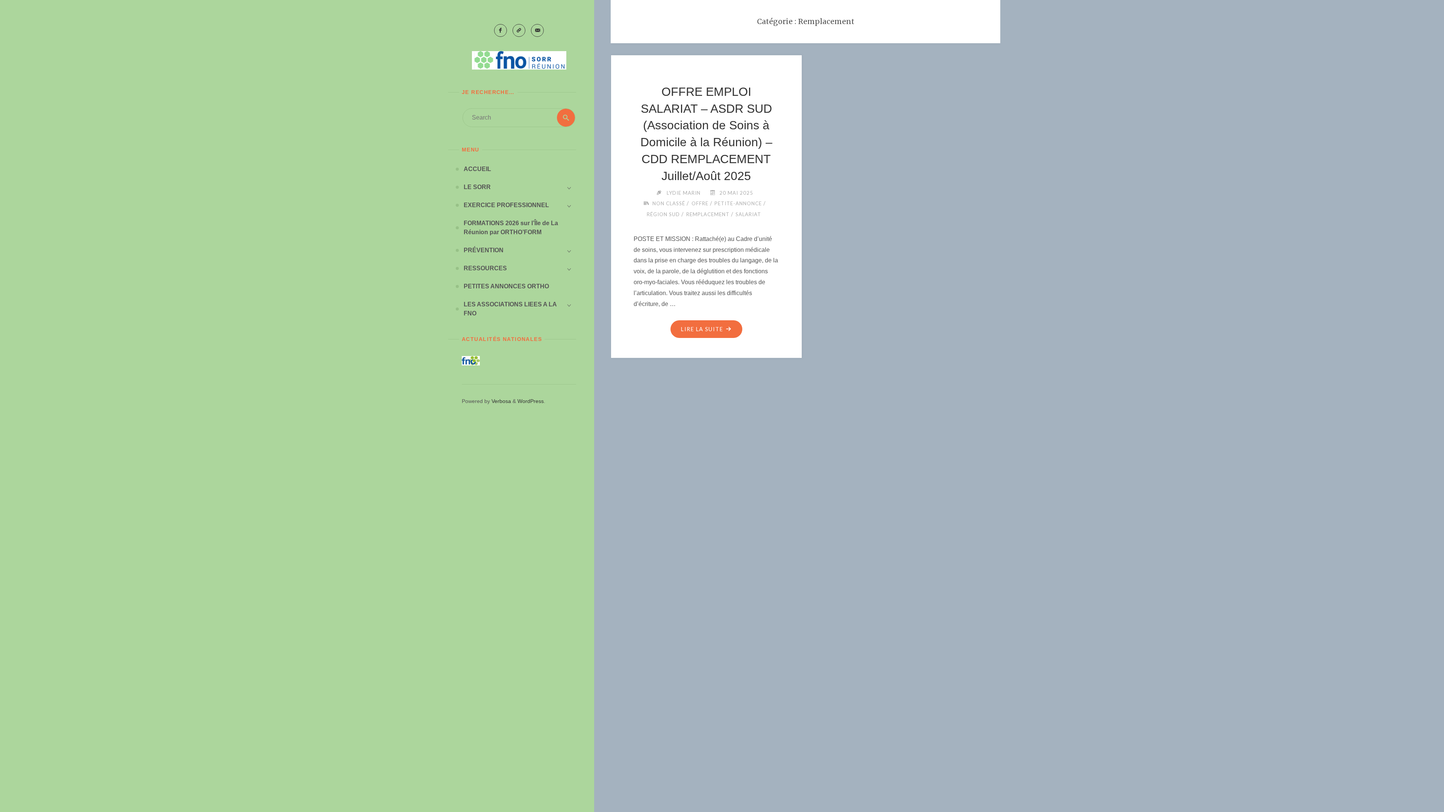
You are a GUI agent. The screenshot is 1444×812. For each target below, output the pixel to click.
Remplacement (708, 214)
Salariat (748, 214)
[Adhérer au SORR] (519, 30)
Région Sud (663, 214)
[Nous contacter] (537, 30)
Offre (700, 203)
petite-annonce (738, 203)
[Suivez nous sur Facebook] (500, 30)
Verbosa (500, 401)
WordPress (530, 401)
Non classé (668, 203)
